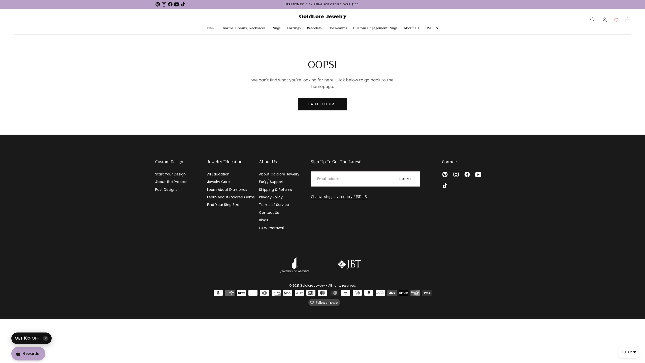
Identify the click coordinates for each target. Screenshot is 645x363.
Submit (406, 179)
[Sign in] (605, 20)
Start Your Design (170, 174)
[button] (593, 20)
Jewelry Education (225, 161)
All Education (218, 174)
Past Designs (166, 189)
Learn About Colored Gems (231, 197)
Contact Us (269, 212)
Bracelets (314, 28)
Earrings (294, 28)
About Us (411, 28)
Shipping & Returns (275, 189)
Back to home (322, 104)
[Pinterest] (157, 4)
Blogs (263, 220)
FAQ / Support (271, 181)
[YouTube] (176, 4)
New (210, 28)
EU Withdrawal (271, 227)
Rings (276, 28)
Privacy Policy (271, 197)
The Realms (337, 28)
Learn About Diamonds (227, 189)
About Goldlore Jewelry (279, 174)
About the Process (171, 181)
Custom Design (169, 161)
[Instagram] (164, 4)
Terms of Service (274, 204)
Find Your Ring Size (223, 204)
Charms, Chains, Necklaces (243, 28)
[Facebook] (170, 4)
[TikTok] (182, 4)
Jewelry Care (218, 181)
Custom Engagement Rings (375, 28)
